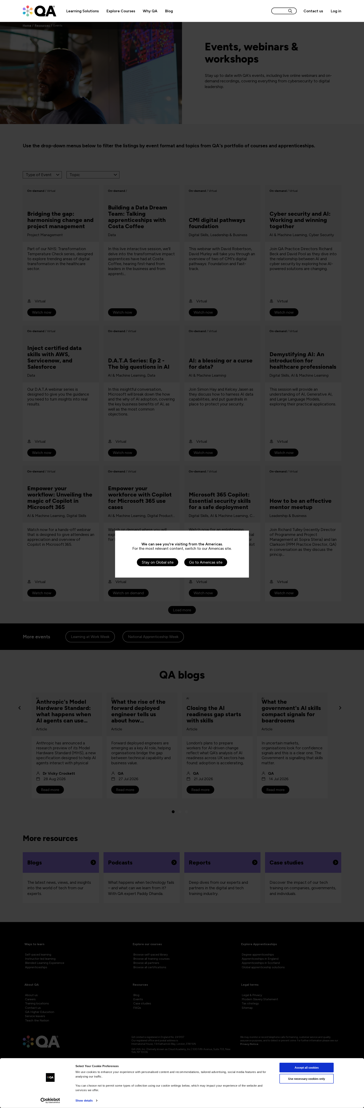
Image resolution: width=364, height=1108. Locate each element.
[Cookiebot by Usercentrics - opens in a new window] (50, 1100)
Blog (169, 11)
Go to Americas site (205, 562)
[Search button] (290, 10)
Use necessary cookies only (306, 1078)
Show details (84, 1100)
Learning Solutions (82, 11)
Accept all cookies (307, 1067)
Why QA (150, 11)
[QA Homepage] (39, 11)
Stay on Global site (157, 562)
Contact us (313, 11)
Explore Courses (120, 11)
